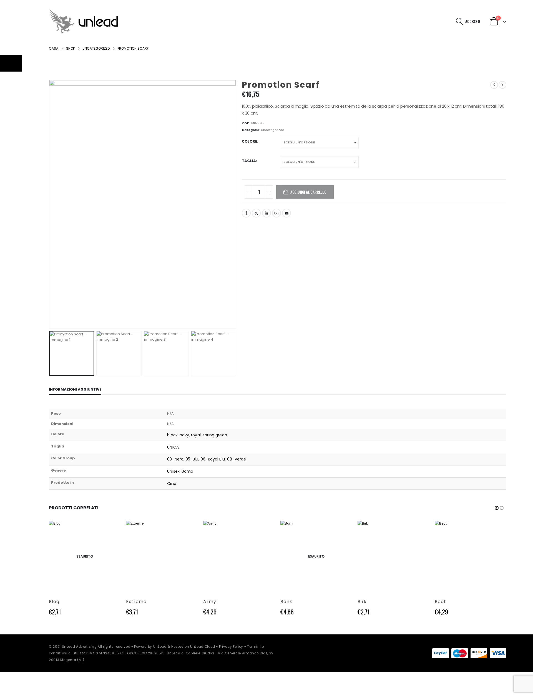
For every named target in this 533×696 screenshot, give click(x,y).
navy (184, 435)
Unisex (173, 471)
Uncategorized (272, 130)
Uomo (187, 471)
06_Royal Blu (212, 459)
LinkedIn (266, 213)
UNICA (172, 447)
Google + (276, 213)
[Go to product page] (162, 556)
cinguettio (256, 213)
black (172, 435)
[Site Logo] (83, 21)
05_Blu (191, 459)
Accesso (472, 21)
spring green (215, 435)
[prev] (494, 85)
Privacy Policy (231, 646)
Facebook (246, 213)
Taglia (249, 160)
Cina (171, 483)
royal (195, 435)
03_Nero (175, 459)
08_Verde (236, 459)
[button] (459, 21)
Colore (249, 141)
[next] (502, 85)
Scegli (111, 530)
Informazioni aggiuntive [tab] (75, 389)
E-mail (286, 213)
